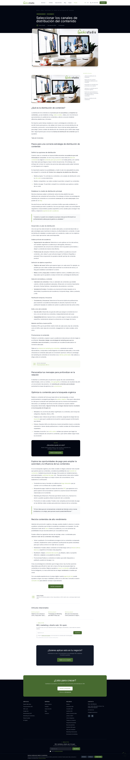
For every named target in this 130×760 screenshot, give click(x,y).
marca (47, 528)
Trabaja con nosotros (71, 720)
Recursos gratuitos (70, 724)
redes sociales (57, 115)
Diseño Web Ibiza (27, 704)
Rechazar (84, 756)
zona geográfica (55, 382)
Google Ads (25, 711)
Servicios (43, 2)
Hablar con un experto (65, 660)
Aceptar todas (98, 756)
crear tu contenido (63, 568)
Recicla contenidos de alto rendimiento (90, 99)
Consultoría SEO (69, 706)
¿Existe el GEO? (69, 715)
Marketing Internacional (71, 731)
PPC (64, 488)
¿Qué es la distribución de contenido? (90, 76)
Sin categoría (50, 14)
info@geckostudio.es (92, 712)
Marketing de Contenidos (29, 715)
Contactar (103, 2)
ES (85, 2)
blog (41, 200)
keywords (37, 419)
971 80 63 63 (68, 692)
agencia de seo (68, 576)
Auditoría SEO (69, 711)
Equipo (70, 2)
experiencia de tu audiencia (51, 211)
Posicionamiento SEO (28, 706)
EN (87, 2)
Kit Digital (25, 720)
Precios (75, 2)
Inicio (38, 10)
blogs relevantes (66, 483)
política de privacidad (46, 635)
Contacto (47, 713)
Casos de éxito (58, 2)
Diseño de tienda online (71, 713)
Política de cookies (42, 758)
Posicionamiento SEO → (43, 364)
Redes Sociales (26, 718)
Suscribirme (77, 632)
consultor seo (35, 580)
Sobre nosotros (48, 704)
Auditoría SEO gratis (70, 727)
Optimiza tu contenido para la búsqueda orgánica (91, 89)
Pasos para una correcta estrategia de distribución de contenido (91, 81)
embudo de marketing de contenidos (49, 348)
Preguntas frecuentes (71, 722)
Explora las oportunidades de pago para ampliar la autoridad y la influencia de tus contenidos (91, 93)
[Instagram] (89, 716)
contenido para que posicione (53, 159)
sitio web (38, 178)
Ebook (74, 547)
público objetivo (61, 399)
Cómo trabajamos (70, 718)
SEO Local (25, 708)
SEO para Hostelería (70, 729)
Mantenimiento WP (27, 713)
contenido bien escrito (51, 553)
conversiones (58, 386)
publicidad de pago (48, 475)
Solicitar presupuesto (55, 586)
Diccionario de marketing (71, 734)
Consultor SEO (69, 708)
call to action (52, 431)
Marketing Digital (41, 14)
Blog (65, 2)
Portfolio (51, 2)
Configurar (91, 756)
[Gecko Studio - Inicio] (28, 2)
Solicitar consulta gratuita (55, 452)
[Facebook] (92, 716)
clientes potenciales (65, 355)
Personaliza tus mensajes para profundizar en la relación (91, 85)
